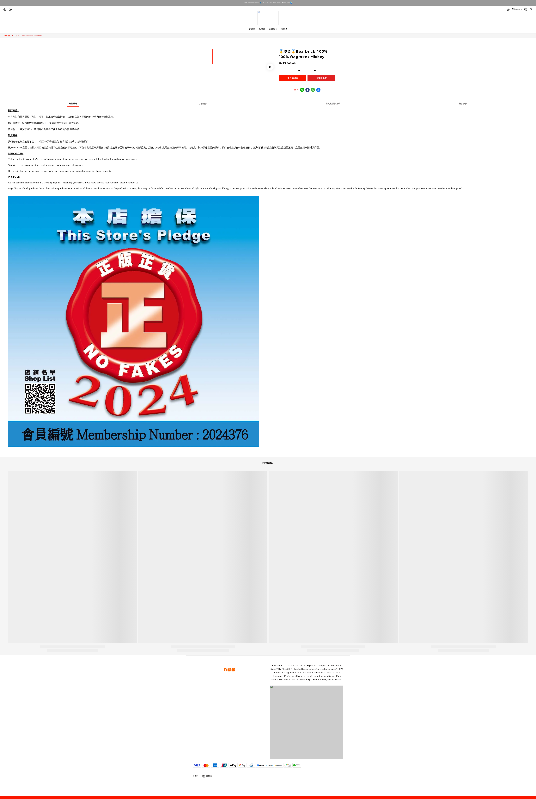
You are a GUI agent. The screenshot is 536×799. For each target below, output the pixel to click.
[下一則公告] (346, 3)
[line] (302, 90)
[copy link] (318, 90)
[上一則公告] (190, 3)
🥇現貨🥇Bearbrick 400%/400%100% (28, 35)
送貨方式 (284, 29)
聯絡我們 (262, 29)
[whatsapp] (313, 90)
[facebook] (307, 90)
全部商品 (7, 35)
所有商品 (252, 29)
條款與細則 (273, 29)
